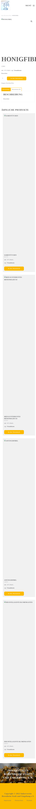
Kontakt (29, 800)
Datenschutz (19, 800)
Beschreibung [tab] (6, 89)
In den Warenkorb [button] (14, 268)
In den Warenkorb (17, 78)
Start (2, 15)
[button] (31, 21)
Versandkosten (17, 70)
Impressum (7, 800)
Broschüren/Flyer (8, 15)
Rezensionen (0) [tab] (16, 89)
